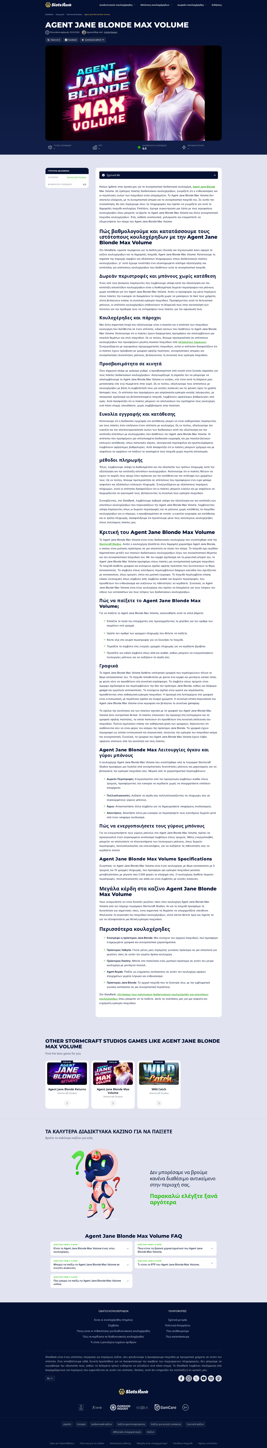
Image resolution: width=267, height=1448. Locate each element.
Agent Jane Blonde (204, 186)
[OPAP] (97, 1407)
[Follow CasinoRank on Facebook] (181, 1378)
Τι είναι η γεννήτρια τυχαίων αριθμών (113, 1342)
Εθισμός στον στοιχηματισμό (152, 1443)
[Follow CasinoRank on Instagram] (189, 1378)
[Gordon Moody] (120, 1407)
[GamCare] (165, 1407)
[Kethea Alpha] (142, 1407)
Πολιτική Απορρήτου (177, 1325)
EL (48, 1378)
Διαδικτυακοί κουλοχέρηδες (116, 4)
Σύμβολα (113, 1325)
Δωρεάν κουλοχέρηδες (190, 4)
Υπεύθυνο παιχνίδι (183, 1443)
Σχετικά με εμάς (177, 1320)
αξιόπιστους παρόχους (192, 342)
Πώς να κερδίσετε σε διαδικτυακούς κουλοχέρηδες (113, 1336)
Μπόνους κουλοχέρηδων (154, 4)
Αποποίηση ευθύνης (120, 1443)
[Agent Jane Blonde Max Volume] (113, 1085)
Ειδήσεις (217, 4)
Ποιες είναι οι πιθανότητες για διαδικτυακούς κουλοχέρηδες (113, 1331)
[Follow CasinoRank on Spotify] (211, 1378)
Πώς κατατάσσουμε (177, 1336)
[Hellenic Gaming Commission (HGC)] (81, 1407)
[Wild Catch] (159, 1085)
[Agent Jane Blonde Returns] (67, 1085)
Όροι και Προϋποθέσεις (62, 1443)
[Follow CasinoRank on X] (196, 1378)
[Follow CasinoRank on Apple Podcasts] (218, 1378)
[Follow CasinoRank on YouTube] (204, 1378)
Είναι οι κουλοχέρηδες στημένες (113, 1320)
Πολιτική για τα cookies (92, 1443)
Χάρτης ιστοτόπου (207, 1443)
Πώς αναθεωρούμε (177, 1331)
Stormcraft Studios (76, 177)
